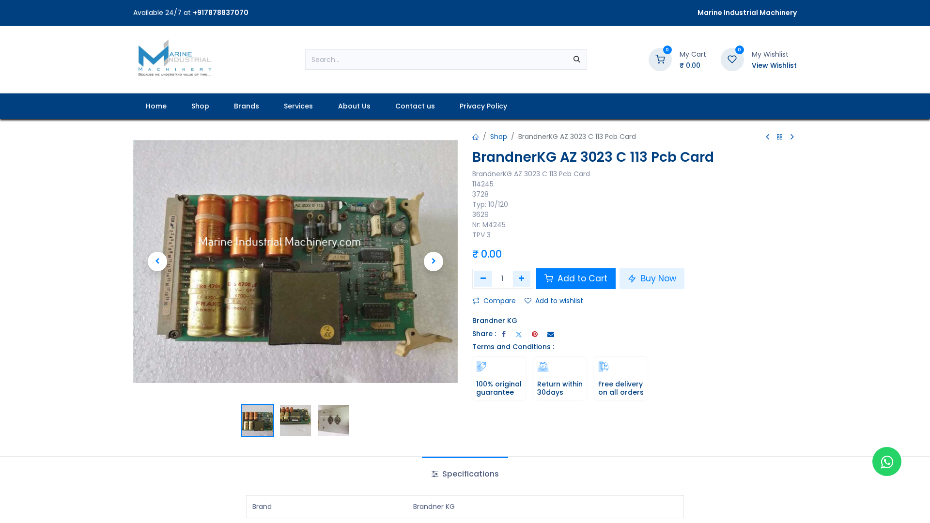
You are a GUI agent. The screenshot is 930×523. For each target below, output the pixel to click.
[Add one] (522, 278)
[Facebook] (504, 334)
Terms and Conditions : (513, 347)
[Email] (550, 334)
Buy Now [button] (657, 278)
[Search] (577, 59)
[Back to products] (780, 137)
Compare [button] (499, 301)
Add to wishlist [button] (559, 301)
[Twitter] (518, 334)
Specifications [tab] (469, 473)
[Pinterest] (535, 334)
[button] (157, 261)
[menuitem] (156, 106)
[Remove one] (483, 278)
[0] (660, 59)
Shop (498, 136)
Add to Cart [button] (581, 278)
